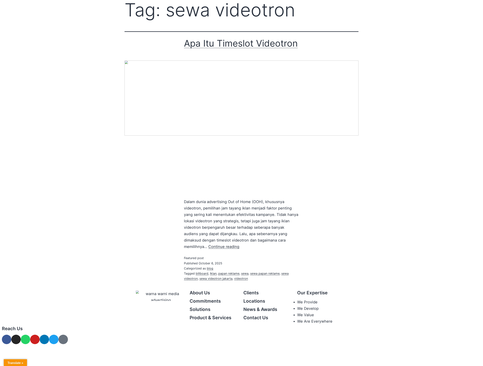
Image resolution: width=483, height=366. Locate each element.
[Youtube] (35, 339)
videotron (241, 278)
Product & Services (210, 317)
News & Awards (260, 309)
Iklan (213, 273)
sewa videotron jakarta (215, 278)
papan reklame (228, 273)
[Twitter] (53, 339)
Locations (254, 301)
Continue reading (223, 246)
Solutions (200, 309)
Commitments (205, 301)
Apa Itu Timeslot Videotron (241, 43)
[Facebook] (6, 339)
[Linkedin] (44, 339)
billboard (202, 273)
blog (210, 268)
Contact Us (255, 317)
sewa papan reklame (265, 273)
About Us (200, 292)
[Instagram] (16, 339)
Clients (251, 292)
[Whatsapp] (25, 339)
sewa (244, 273)
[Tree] (63, 339)
